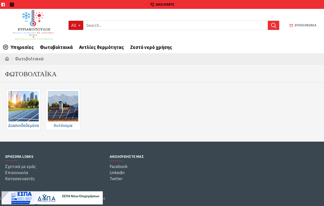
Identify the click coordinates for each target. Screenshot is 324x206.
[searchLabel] (273, 25)
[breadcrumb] (7, 59)
